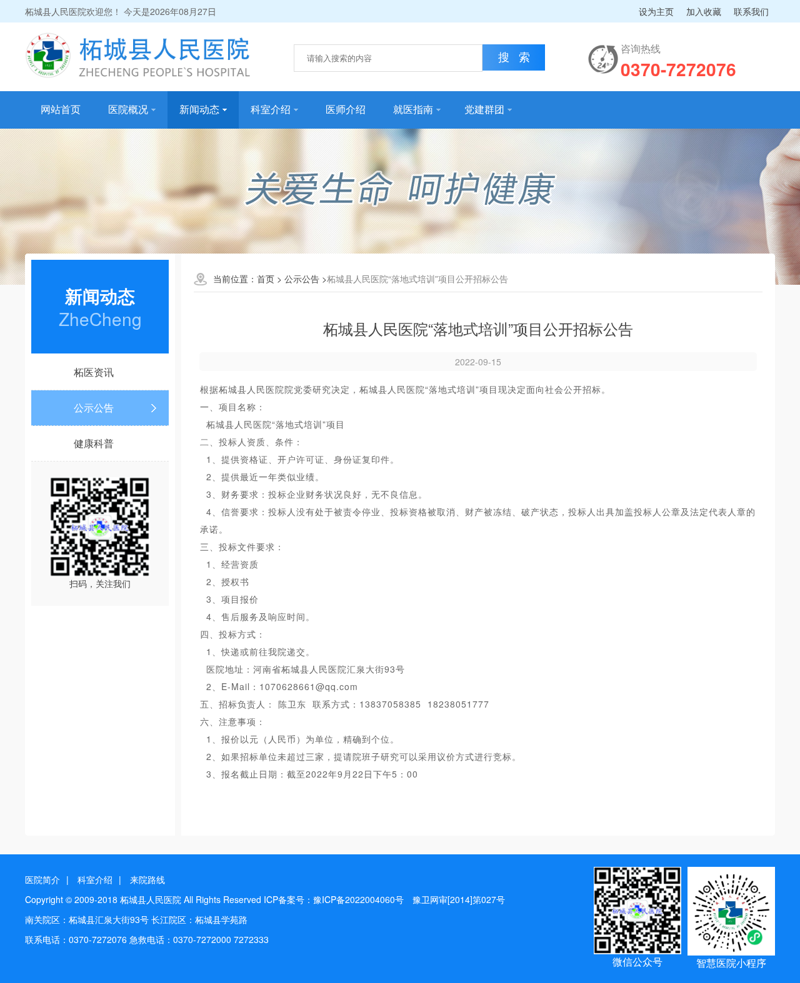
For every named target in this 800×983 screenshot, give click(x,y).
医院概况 (128, 109)
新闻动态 (199, 109)
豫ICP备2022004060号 (358, 899)
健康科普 (94, 443)
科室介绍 (271, 109)
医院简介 (42, 879)
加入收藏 (703, 11)
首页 (265, 278)
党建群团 (484, 109)
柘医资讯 (94, 372)
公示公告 (94, 407)
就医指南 (413, 109)
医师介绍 (346, 109)
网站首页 (61, 109)
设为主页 (656, 11)
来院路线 (147, 879)
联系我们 (751, 11)
